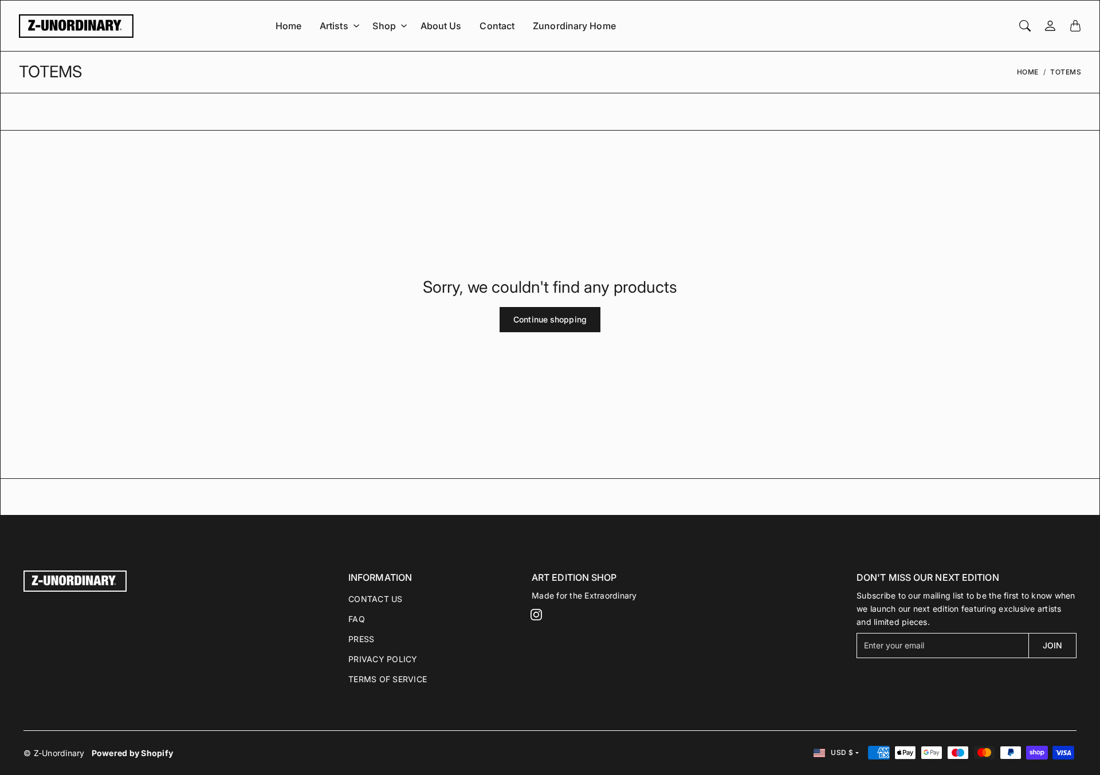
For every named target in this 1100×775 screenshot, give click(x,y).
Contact (497, 26)
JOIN (1052, 645)
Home (288, 26)
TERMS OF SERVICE (387, 679)
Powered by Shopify (133, 753)
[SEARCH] (1025, 25)
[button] (536, 614)
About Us (441, 26)
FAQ (356, 619)
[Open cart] (1075, 25)
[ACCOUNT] (1050, 25)
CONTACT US (375, 599)
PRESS (361, 639)
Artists (334, 26)
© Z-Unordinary (54, 753)
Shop (383, 26)
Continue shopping (550, 319)
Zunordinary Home (574, 26)
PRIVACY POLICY (383, 659)
